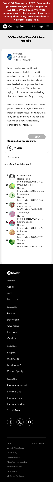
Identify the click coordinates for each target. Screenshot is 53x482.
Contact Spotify (15, 371)
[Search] (34, 26)
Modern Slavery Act (14, 467)
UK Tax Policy (12, 471)
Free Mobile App (15, 365)
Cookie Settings (13, 457)
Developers (13, 319)
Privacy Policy (12, 453)
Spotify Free (13, 410)
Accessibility (22, 462)
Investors (12, 332)
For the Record (14, 299)
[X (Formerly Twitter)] (20, 422)
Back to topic (13, 157)
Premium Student (16, 404)
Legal (9, 443)
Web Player (13, 358)
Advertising (13, 325)
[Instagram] (10, 422)
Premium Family (15, 398)
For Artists (12, 313)
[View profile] (9, 56)
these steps (34, 16)
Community (16, 26)
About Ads (11, 462)
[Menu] (48, 26)
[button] (45, 57)
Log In (41, 26)
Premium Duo (14, 391)
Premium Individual (16, 385)
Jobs (9, 292)
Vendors (11, 338)
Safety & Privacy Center (15, 448)
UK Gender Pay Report (15, 476)
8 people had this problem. (21, 140)
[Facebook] (29, 422)
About (10, 286)
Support (11, 352)
